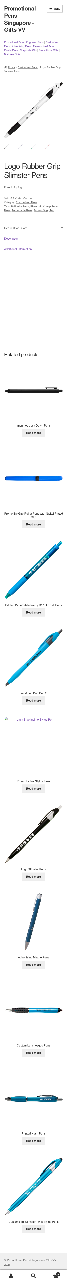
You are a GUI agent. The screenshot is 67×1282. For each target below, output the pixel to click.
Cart (52, 1273)
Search (33, 1276)
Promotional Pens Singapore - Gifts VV (20, 19)
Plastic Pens (11, 50)
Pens (7, 210)
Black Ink (36, 206)
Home (11, 67)
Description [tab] (11, 238)
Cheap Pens (50, 206)
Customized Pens (28, 67)
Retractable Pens (22, 210)
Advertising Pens (21, 46)
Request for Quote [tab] (15, 228)
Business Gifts (12, 54)
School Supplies (44, 210)
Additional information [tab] (18, 249)
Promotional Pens (14, 42)
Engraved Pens (35, 42)
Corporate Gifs (28, 50)
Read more (33, 433)
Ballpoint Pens (20, 206)
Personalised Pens (43, 46)
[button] (57, 86)
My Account (11, 1276)
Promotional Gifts (48, 50)
